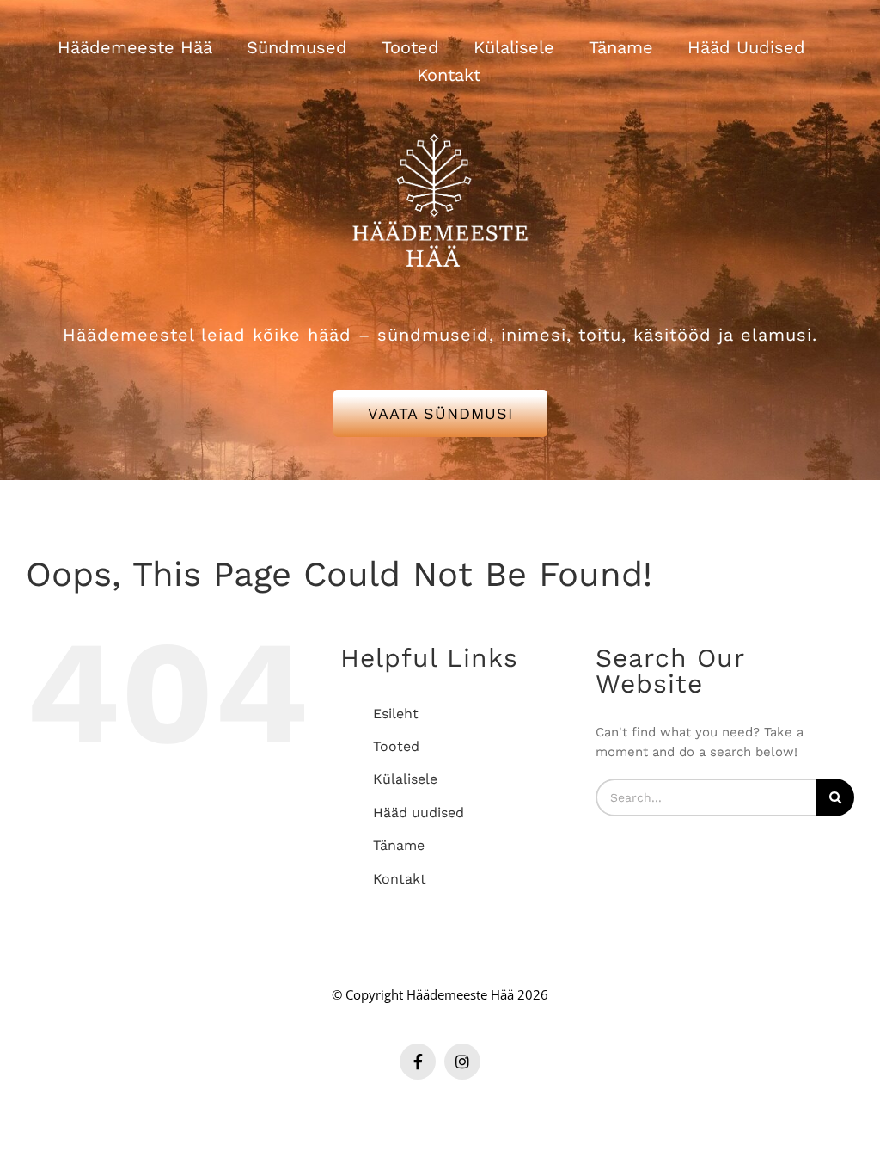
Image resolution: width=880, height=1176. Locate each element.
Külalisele (405, 779)
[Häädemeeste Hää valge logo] (440, 112)
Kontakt (399, 879)
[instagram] (462, 1062)
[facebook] (418, 1062)
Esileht (396, 713)
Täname (399, 845)
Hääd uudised (418, 812)
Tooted (396, 746)
